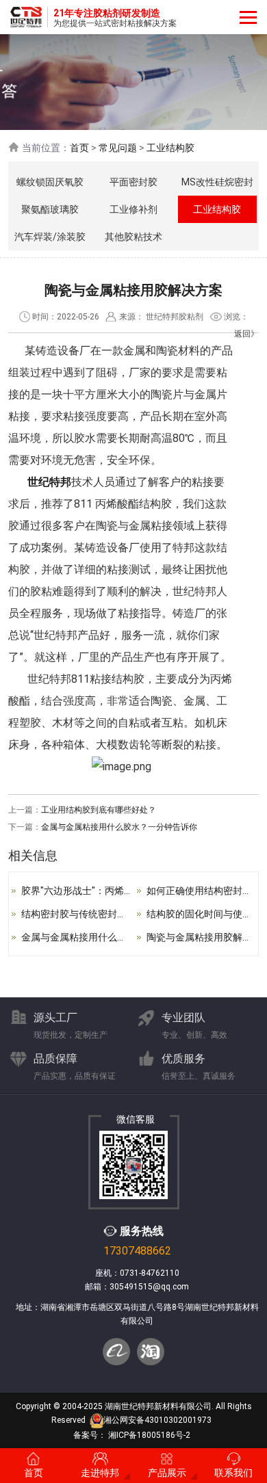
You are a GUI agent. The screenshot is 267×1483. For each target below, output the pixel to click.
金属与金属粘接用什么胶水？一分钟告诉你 (119, 827)
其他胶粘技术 (133, 236)
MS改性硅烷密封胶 (217, 186)
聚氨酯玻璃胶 (50, 209)
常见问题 (118, 147)
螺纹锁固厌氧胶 (50, 181)
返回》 (246, 334)
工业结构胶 (170, 147)
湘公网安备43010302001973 (157, 1420)
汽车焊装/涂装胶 (50, 236)
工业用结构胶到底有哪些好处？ (98, 810)
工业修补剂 (133, 209)
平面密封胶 (133, 181)
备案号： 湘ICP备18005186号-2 (131, 1435)
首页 (79, 147)
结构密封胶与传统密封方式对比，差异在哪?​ (114, 913)
